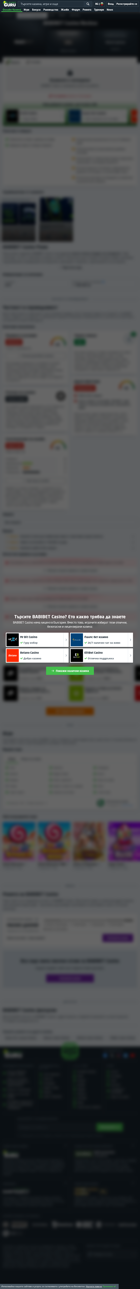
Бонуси (36, 9)
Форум (76, 9)
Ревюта (87, 9)
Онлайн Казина (12, 9)
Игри (26, 9)
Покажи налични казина (72, 671)
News (110, 9)
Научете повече (94, 1286)
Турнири (99, 9)
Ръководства (50, 9)
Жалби (65, 9)
